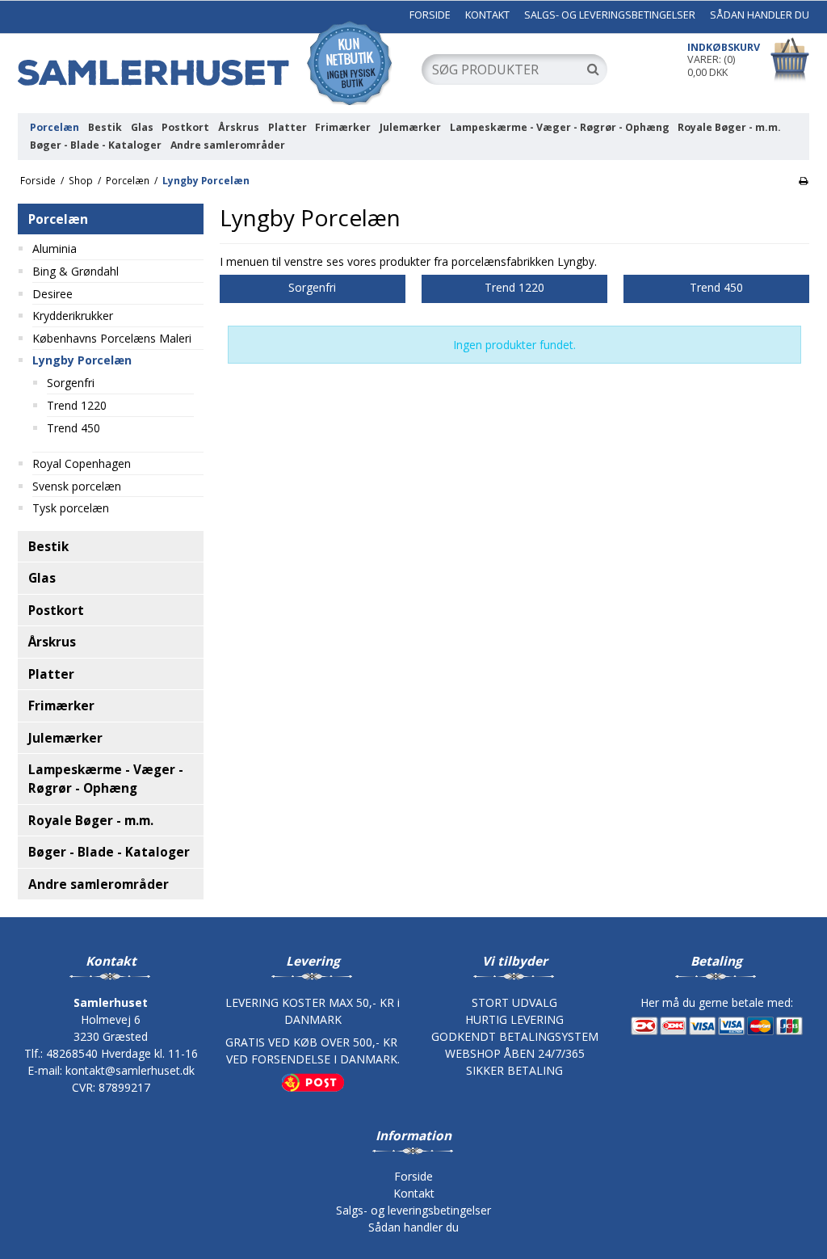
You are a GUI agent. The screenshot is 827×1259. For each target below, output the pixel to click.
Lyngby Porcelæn (82, 360)
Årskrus (238, 127)
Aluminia (54, 248)
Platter (287, 127)
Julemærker (410, 127)
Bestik (105, 127)
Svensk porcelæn (76, 486)
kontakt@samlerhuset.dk (130, 1070)
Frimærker (343, 127)
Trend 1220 (77, 405)
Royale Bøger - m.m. (729, 127)
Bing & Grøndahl (75, 271)
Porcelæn (54, 127)
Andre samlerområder (227, 145)
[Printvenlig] (803, 180)
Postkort (185, 127)
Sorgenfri (70, 382)
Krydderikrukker (72, 315)
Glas (142, 127)
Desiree (52, 293)
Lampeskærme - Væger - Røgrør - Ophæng (560, 127)
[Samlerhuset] (211, 62)
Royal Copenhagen (81, 463)
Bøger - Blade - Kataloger (96, 145)
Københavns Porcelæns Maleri (111, 338)
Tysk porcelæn (70, 508)
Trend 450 (73, 428)
